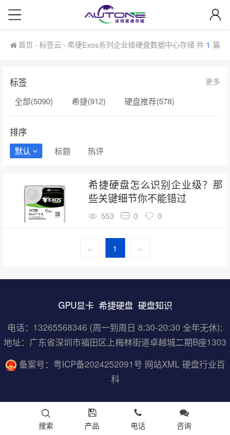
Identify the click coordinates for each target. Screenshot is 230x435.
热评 (96, 150)
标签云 (50, 44)
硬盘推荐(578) (149, 101)
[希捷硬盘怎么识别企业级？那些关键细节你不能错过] (44, 200)
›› (140, 248)
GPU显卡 (76, 305)
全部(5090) (34, 101)
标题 (63, 150)
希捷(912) (88, 101)
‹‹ (90, 248)
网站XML (162, 364)
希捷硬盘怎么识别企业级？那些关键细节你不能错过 (155, 191)
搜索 (46, 425)
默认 (23, 150)
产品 (92, 425)
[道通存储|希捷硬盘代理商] (115, 15)
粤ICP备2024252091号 (97, 364)
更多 (212, 81)
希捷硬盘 (116, 305)
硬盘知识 (155, 305)
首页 (25, 44)
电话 (138, 425)
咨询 (184, 425)
